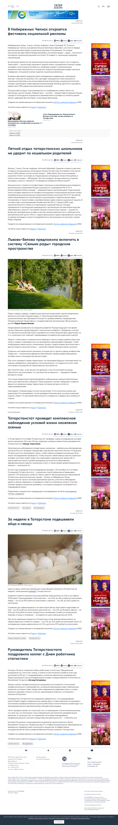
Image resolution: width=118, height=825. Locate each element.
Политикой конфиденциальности (80, 818)
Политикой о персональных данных (59, 818)
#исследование (39, 508)
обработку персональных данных (38, 818)
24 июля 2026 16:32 (76, 513)
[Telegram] (48, 750)
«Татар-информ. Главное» (64, 102)
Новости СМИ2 (14, 133)
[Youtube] (92, 750)
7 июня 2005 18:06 (76, 23)
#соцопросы (26, 508)
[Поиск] (99, 6)
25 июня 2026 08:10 (76, 643)
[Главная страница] (58, 6)
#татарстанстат (14, 508)
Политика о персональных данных (93, 791)
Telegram (42, 107)
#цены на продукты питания (17, 638)
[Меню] (108, 6)
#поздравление (27, 743)
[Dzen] (70, 750)
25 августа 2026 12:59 (75, 233)
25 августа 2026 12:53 (75, 412)
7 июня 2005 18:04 (76, 142)
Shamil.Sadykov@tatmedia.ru (92, 809)
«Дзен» (33, 107)
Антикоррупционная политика (92, 794)
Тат (17, 6)
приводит (32, 591)
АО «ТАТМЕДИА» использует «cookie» (94, 797)
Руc (9, 6)
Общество (79, 21)
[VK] (26, 750)
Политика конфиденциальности (92, 805)
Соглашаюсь (59, 821)
